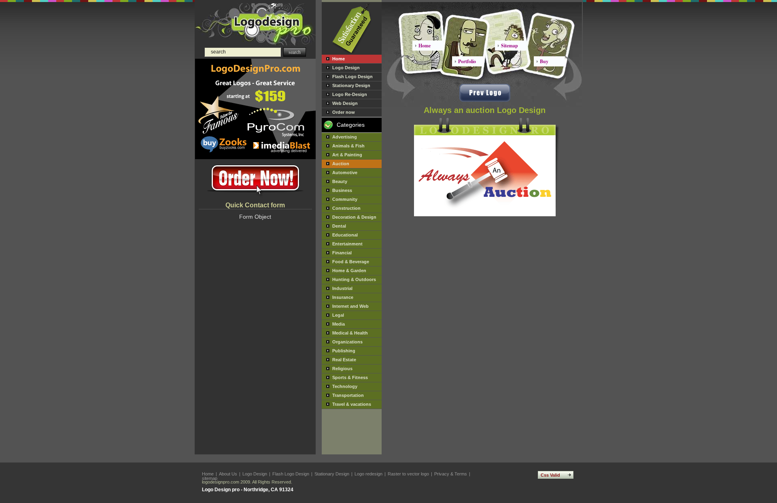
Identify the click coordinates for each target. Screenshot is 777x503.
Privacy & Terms (450, 473)
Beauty (339, 181)
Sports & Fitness (350, 377)
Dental (339, 226)
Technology (344, 386)
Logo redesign (368, 473)
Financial (342, 252)
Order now (343, 112)
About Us (228, 473)
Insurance (342, 297)
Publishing (343, 350)
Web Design (345, 103)
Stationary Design (351, 85)
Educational (345, 234)
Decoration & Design (354, 217)
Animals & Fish (348, 145)
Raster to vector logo (408, 473)
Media (338, 324)
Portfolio (467, 61)
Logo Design (346, 67)
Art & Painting (347, 154)
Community (344, 199)
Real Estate (344, 359)
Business (342, 190)
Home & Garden (349, 270)
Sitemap (509, 45)
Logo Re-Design (349, 94)
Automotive (344, 172)
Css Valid (550, 475)
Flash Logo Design (352, 76)
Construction (346, 208)
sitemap (209, 478)
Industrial (342, 288)
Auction (340, 163)
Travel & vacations (351, 404)
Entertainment (347, 243)
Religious (342, 368)
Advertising (344, 136)
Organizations (347, 341)
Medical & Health (350, 332)
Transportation (348, 395)
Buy (544, 61)
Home (338, 58)
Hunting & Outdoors (354, 279)
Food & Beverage (350, 261)
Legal (338, 315)
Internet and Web (350, 306)
